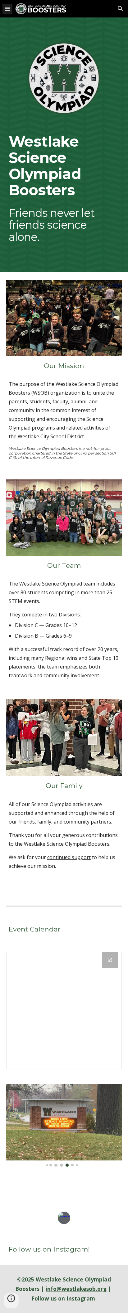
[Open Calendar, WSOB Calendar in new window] (110, 960)
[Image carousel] (64, 1125)
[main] (64, 165)
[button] (7, 8)
